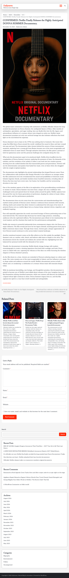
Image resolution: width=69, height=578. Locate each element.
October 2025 (8, 528)
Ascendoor (30, 575)
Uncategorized (7, 283)
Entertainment (8, 559)
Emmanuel (7, 472)
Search (4, 429)
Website (5, 404)
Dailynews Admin (21, 27)
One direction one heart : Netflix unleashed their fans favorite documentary (27, 457)
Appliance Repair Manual (11, 477)
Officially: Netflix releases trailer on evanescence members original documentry (28, 460)
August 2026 (7, 498)
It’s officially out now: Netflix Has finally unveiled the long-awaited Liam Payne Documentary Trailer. (34, 454)
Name (5, 390)
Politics (6, 562)
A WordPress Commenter (11, 484)
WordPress (43, 575)
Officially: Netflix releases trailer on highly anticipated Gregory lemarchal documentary (56, 323)
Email (5, 397)
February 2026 (8, 516)
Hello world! (25, 484)
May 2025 (7, 543)
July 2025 (7, 537)
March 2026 (7, 513)
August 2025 (7, 534)
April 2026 (7, 510)
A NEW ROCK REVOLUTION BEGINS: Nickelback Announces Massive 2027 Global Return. (31, 451)
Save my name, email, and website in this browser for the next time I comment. (30, 411)
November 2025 (9, 525)
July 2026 (7, 501)
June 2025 (7, 540)
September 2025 (9, 531)
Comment (7, 369)
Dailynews (8, 5)
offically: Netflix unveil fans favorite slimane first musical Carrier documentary (10, 323)
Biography (7, 556)
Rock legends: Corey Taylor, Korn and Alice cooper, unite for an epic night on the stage (38, 472)
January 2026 (8, 519)
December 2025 (8, 522)
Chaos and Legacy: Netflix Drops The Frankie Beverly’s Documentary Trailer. (34, 323)
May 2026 (7, 507)
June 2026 (7, 504)
